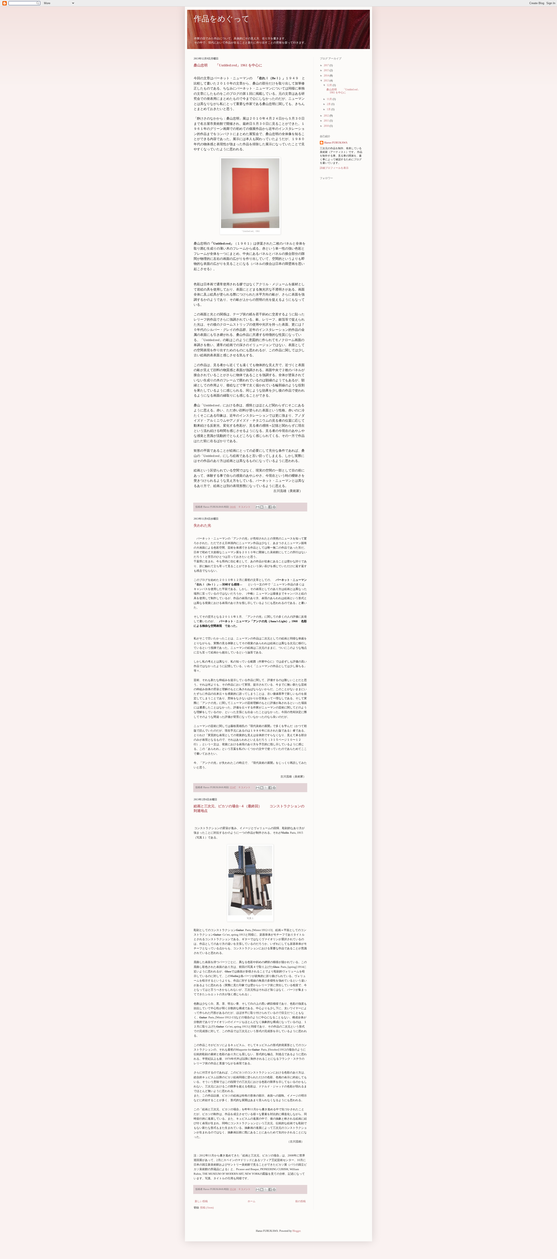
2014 (327, 75)
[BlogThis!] (262, 507)
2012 (327, 115)
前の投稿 (300, 1201)
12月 (330, 85)
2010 (327, 125)
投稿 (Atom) (207, 1207)
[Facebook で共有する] (270, 507)
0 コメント (244, 506)
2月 (329, 104)
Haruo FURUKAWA (335, 142)
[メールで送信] (257, 507)
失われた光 (202, 525)
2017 (327, 65)
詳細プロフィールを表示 (334, 167)
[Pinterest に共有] (274, 507)
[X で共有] (266, 507)
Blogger (296, 1230)
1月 (329, 109)
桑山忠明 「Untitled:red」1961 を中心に (228, 65)
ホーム (251, 1201)
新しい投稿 (201, 1201)
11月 (330, 99)
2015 (327, 70)
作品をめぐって (222, 18)
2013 (327, 80)
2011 (327, 120)
